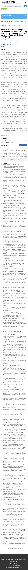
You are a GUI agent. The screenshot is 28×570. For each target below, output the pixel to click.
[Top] (26, 286)
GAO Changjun (15, 40)
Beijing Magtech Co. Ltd (16, 567)
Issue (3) (22, 21)
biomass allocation (5, 142)
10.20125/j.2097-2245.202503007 (11, 23)
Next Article (18, 159)
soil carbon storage (15, 142)
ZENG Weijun (23, 40)
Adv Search (4, 9)
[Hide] (26, 289)
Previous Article (10, 159)
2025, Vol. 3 (17, 21)
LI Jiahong (3, 40)
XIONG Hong (10, 42)
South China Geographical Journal (7, 21)
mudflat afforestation (6, 140)
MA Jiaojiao (8, 40)
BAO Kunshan (4, 42)
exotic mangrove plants (19, 140)
